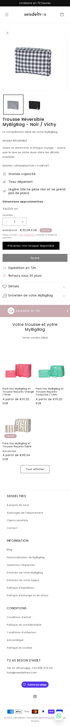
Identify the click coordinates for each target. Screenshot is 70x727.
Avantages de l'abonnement (25, 513)
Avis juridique (15, 640)
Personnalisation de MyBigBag (26, 557)
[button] (7, 14)
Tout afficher (35, 469)
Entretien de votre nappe (23, 580)
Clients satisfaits (17, 520)
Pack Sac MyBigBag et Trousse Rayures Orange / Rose (18, 391)
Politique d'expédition (20, 588)
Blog (9, 549)
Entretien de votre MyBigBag (25, 572)
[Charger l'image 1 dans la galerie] (13, 105)
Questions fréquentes (21, 565)
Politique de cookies (19, 647)
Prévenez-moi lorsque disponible (31, 245)
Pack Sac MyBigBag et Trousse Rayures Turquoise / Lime (50, 391)
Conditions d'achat (19, 617)
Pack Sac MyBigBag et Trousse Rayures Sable (17, 445)
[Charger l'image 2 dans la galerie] (35, 105)
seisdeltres (19, 717)
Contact (12, 528)
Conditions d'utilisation (21, 632)
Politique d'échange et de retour (27, 595)
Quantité (8, 215)
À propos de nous (18, 505)
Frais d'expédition (27, 235)
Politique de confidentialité (24, 624)
